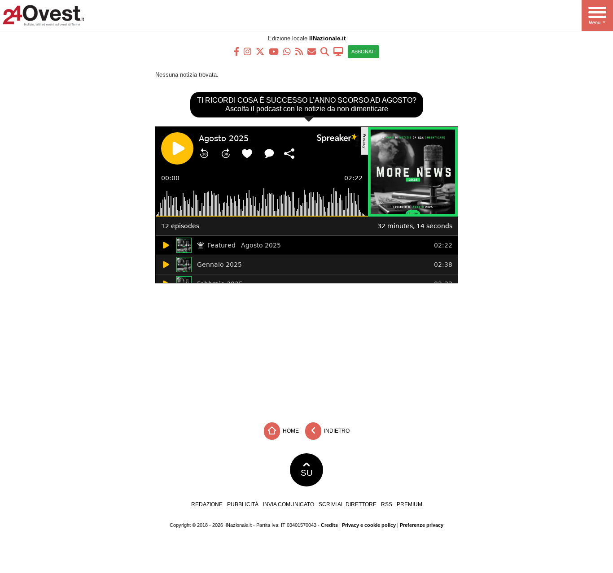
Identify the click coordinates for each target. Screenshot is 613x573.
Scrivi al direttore (348, 504)
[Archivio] (324, 51)
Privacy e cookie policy (369, 525)
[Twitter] (260, 51)
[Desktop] (338, 51)
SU (307, 473)
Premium (409, 504)
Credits (329, 525)
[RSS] (299, 51)
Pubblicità (242, 504)
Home (290, 430)
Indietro (336, 430)
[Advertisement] (306, 351)
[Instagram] (247, 51)
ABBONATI (363, 51)
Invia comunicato (288, 504)
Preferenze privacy (421, 525)
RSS (386, 504)
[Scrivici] (311, 51)
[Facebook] (236, 51)
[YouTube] (274, 51)
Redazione (207, 504)
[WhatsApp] (287, 51)
